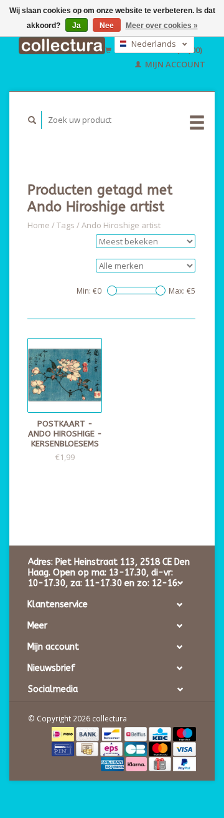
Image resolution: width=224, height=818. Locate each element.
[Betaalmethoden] (64, 733)
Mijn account (174, 64)
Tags (66, 225)
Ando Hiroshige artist (121, 225)
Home (38, 225)
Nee (107, 25)
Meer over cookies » (162, 25)
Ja (76, 25)
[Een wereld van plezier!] (62, 45)
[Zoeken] (32, 120)
